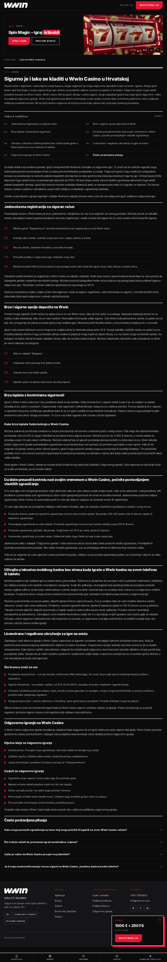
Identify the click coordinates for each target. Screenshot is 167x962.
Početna (9, 60)
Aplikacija (60, 895)
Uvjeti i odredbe (100, 895)
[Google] (147, 908)
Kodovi (58, 906)
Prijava (58, 916)
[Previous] (151, 50)
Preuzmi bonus (46, 41)
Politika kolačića (100, 906)
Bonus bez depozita (65, 911)
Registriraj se (149, 5)
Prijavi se (126, 5)
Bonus (58, 900)
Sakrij (158, 116)
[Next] (158, 50)
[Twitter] (133, 908)
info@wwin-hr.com (140, 900)
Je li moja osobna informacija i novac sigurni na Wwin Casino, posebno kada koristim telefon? (61, 866)
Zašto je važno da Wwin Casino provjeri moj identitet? (37, 854)
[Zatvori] (160, 919)
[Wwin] (16, 5)
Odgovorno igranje (102, 911)
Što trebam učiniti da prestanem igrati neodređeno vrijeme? (41, 842)
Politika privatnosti (101, 900)
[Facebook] (140, 908)
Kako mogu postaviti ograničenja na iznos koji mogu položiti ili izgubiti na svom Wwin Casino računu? (65, 829)
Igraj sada (19, 41)
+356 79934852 (138, 895)
